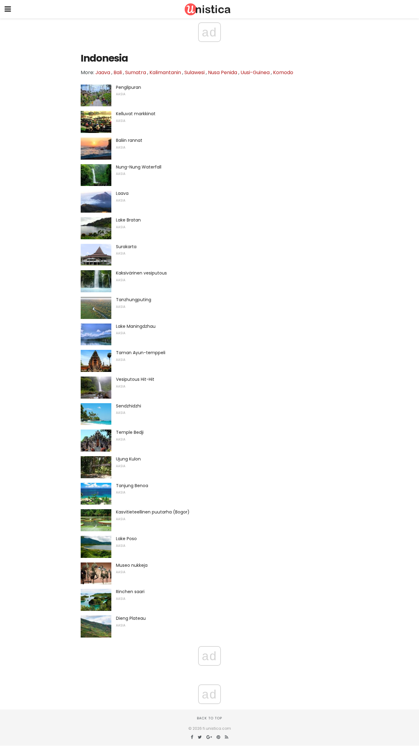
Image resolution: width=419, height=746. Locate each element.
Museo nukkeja (132, 565)
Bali (117, 72)
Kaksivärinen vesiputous (141, 273)
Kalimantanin (165, 72)
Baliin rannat (129, 140)
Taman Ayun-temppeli (140, 353)
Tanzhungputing (133, 300)
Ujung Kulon (128, 459)
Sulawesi (194, 72)
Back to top (209, 718)
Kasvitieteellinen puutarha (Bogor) (153, 512)
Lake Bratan (128, 220)
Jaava (102, 72)
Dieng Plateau (131, 618)
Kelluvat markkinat (136, 114)
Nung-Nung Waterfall (138, 167)
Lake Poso (126, 539)
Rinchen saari (130, 592)
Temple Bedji (130, 432)
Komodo (283, 72)
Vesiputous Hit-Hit (135, 379)
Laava (122, 193)
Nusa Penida (222, 72)
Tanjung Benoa (132, 486)
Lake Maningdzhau (136, 326)
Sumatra (135, 72)
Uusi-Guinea (255, 72)
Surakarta (126, 247)
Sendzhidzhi (128, 406)
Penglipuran (128, 87)
